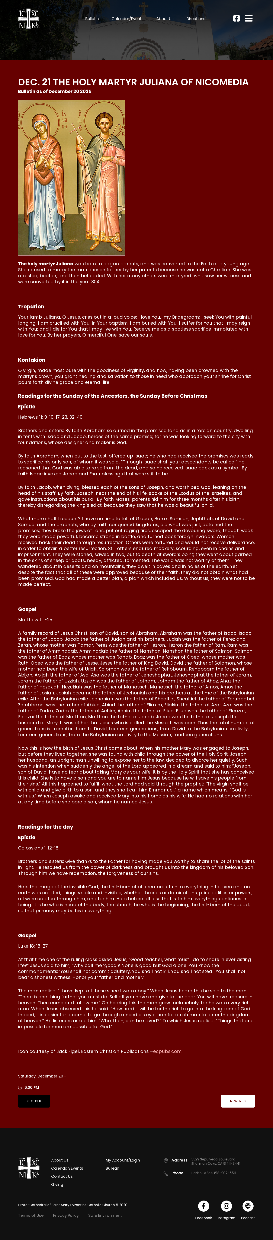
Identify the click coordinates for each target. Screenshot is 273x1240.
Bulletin (92, 18)
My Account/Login (123, 1160)
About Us (165, 18)
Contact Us (62, 1176)
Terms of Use (31, 1215)
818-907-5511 (225, 1172)
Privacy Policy (66, 1215)
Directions (195, 18)
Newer (236, 1101)
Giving (57, 1184)
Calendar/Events (128, 18)
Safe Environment (105, 1215)
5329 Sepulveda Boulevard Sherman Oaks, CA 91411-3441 (215, 1161)
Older (36, 1101)
